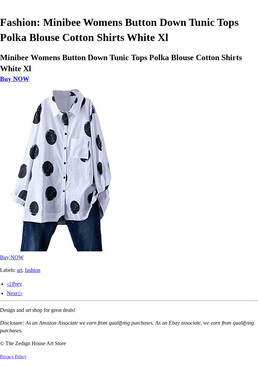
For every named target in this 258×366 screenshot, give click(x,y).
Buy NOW (14, 78)
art (19, 270)
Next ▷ (15, 293)
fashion (32, 270)
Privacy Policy (13, 356)
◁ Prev (14, 284)
